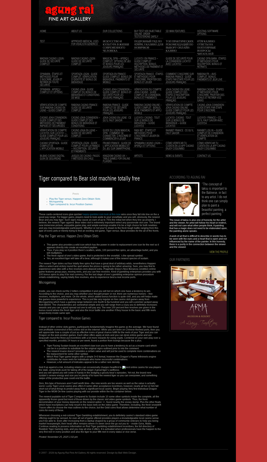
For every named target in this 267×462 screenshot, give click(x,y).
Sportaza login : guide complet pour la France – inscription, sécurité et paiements (85, 147)
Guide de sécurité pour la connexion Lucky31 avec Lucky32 (179, 61)
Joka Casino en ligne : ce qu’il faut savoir (117, 119)
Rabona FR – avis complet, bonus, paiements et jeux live (209, 77)
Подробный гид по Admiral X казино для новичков (148, 44)
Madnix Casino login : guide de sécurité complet (52, 61)
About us (76, 31)
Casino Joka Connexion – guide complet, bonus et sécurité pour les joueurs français (117, 93)
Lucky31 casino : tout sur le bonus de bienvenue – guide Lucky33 (147, 121)
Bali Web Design (127, 452)
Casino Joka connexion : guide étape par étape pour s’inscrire (211, 108)
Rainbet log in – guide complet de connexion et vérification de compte (210, 134)
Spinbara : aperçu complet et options (51, 91)
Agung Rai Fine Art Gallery (72, 452)
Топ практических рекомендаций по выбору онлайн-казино (180, 46)
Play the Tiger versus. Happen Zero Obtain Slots (74, 199)
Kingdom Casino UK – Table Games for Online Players (116, 159)
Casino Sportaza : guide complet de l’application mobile (53, 146)
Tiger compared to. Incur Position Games (70, 204)
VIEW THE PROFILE (219, 252)
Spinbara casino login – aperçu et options (148, 144)
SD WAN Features (175, 31)
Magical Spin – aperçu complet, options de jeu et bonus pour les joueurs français (117, 62)
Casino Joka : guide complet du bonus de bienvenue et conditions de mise (85, 93)
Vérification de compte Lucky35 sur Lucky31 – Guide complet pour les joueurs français (54, 134)
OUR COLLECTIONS (112, 31)
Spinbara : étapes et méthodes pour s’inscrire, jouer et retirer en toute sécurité (51, 80)
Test (42, 41)
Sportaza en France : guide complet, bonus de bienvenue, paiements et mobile (117, 78)
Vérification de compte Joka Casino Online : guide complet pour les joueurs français (180, 109)
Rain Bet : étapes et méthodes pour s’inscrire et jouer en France (146, 134)
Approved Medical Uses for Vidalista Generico (85, 43)
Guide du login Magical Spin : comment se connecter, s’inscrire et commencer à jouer (117, 134)
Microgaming (56, 201)
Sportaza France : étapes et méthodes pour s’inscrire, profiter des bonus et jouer (148, 78)
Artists (138, 156)
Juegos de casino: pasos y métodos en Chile (85, 157)
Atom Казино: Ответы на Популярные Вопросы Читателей (206, 47)
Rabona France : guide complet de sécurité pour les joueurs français (115, 109)
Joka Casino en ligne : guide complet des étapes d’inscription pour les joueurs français (178, 95)
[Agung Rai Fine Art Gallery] (133, 27)
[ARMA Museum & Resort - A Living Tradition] (198, 330)
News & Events (174, 156)
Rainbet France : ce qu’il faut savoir (180, 132)
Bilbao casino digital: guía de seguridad (52, 157)
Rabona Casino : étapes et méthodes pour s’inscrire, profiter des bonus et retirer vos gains (210, 95)
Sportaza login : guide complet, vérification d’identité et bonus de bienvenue (84, 78)
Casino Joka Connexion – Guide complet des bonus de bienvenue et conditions (85, 121)
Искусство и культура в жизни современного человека (116, 46)
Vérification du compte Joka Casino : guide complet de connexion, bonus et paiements (147, 93)
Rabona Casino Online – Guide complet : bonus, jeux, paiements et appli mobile (148, 109)
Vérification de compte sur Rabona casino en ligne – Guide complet (53, 108)
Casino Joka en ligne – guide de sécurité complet (84, 133)
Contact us (204, 156)
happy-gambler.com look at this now (101, 214)
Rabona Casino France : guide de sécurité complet (85, 108)
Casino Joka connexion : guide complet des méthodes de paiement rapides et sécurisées (54, 121)
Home (43, 31)
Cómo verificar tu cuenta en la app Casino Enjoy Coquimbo (180, 146)
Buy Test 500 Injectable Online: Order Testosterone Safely (147, 34)
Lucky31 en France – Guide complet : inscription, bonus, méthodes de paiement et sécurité (148, 64)
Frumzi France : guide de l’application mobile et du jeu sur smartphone (117, 146)
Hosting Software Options (207, 32)
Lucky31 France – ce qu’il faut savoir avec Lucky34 (210, 120)
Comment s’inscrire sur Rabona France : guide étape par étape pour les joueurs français (180, 78)
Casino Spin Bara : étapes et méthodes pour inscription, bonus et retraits (211, 62)
